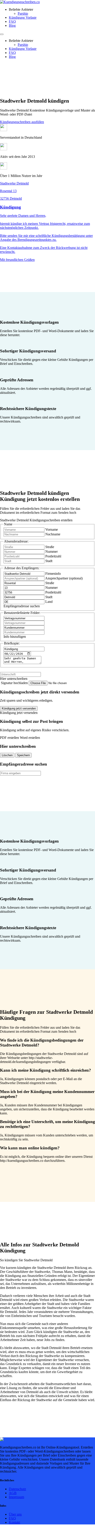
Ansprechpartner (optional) (64, 578)
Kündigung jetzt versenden (19, 708)
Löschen (7, 755)
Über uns (15, 1514)
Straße (49, 547)
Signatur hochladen (15, 683)
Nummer (51, 551)
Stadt (48, 561)
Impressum (16, 1497)
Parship (23, 13)
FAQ (12, 21)
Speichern (23, 755)
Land (49, 601)
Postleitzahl (53, 556)
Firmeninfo (53, 573)
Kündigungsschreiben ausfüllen (22, 122)
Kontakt (14, 1522)
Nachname (52, 534)
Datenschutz (17, 1489)
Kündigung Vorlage (22, 17)
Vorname (51, 529)
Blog (12, 25)
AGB (13, 1493)
